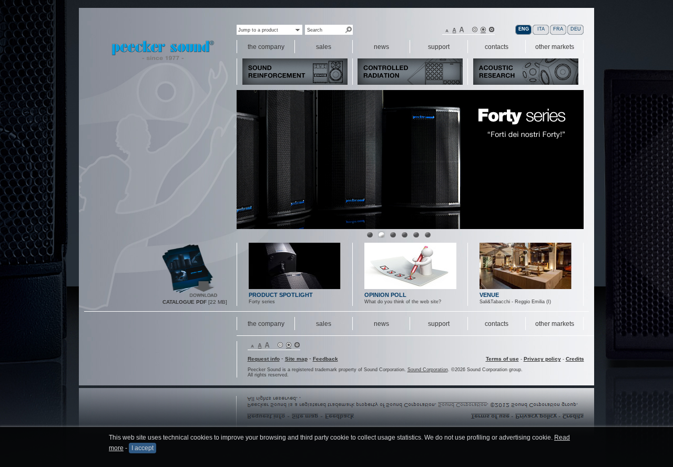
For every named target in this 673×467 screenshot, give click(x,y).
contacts (496, 323)
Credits (575, 359)
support (439, 323)
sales (323, 323)
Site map (296, 359)
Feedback (325, 359)
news (381, 323)
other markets (554, 323)
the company (266, 323)
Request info (264, 359)
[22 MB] (190, 296)
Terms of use (502, 359)
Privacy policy (542, 359)
